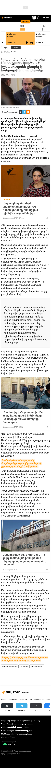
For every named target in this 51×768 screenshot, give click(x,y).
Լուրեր (10, 36)
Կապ (3, 724)
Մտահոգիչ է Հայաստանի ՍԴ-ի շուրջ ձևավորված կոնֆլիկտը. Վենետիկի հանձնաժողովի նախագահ (23, 417)
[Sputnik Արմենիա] (7, 18)
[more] (46, 218)
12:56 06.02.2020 (8, 75)
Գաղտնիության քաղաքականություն (16, 730)
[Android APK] (8, 744)
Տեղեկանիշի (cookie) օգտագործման (16, 734)
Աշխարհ (23, 699)
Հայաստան (24, 666)
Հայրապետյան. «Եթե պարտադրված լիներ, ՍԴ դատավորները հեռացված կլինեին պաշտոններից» (20, 208)
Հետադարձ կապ (8, 737)
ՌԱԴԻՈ (6, 199)
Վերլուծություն (37, 699)
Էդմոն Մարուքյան (37, 666)
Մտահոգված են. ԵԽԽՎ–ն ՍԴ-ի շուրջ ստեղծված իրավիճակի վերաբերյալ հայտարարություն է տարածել (24, 559)
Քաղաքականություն (9, 666)
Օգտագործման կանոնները (28, 720)
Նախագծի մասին (8, 720)
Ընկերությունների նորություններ (14, 727)
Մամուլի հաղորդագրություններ (19, 724)
